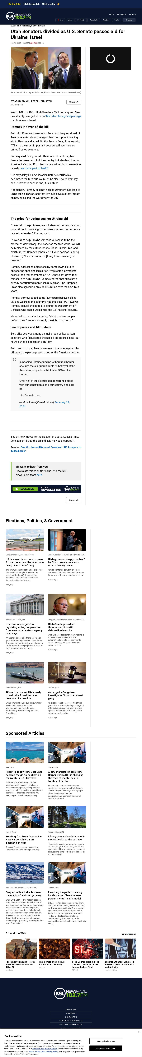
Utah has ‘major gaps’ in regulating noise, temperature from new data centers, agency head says (24, 629)
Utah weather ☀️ (51, 4)
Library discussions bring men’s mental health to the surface (66, 838)
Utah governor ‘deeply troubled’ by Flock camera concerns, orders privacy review (66, 562)
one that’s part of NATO (34, 168)
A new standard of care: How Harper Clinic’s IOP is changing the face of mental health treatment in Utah (65, 776)
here (39, 475)
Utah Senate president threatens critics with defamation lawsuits (61, 627)
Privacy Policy (51, 1049)
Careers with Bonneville (71, 1021)
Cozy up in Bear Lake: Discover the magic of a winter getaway (23, 894)
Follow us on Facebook (71, 1024)
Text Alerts (94, 20)
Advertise (71, 1013)
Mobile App (71, 1009)
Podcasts (81, 20)
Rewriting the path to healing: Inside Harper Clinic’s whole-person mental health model (65, 895)
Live (61, 20)
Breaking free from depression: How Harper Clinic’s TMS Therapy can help (24, 839)
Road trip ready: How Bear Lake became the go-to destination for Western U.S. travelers (24, 775)
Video (70, 20)
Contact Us (71, 1017)
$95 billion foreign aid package (63, 116)
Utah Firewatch (32, 4)
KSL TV (111, 15)
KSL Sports (121, 15)
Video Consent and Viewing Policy (43, 1051)
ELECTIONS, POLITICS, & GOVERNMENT (28, 26)
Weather (106, 20)
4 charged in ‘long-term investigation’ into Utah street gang (65, 695)
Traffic (116, 20)
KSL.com (132, 15)
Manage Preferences (106, 1041)
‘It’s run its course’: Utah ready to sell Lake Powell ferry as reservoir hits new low (23, 695)
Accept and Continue (105, 1048)
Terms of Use (38, 1049)
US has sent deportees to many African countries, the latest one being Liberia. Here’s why (25, 562)
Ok (139, 1032)
